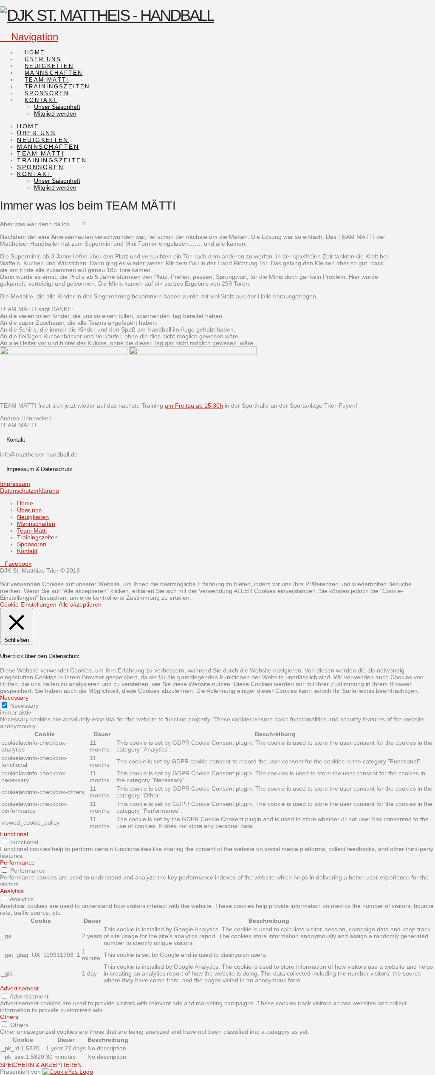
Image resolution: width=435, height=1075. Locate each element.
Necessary (24, 705)
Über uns (29, 510)
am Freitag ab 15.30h (194, 405)
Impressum (15, 483)
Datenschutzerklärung (29, 490)
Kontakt (27, 550)
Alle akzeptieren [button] (80, 604)
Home (25, 503)
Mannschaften (36, 523)
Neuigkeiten (33, 516)
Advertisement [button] (19, 988)
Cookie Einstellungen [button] (28, 604)
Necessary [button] (14, 697)
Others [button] (9, 1016)
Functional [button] (14, 834)
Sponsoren (31, 544)
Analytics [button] (12, 891)
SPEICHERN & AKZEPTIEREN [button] (41, 1064)
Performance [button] (17, 862)
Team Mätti (32, 530)
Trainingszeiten (37, 537)
